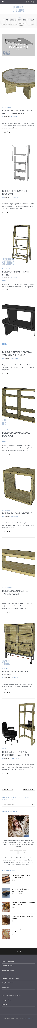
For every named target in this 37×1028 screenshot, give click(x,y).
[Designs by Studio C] (18, 8)
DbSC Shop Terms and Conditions (11, 995)
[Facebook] (2, 132)
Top (19, 1024)
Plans (9, 24)
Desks (18, 40)
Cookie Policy (5, 987)
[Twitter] (5, 132)
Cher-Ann (7, 116)
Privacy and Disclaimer (8, 961)
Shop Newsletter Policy (8, 983)
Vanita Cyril (30, 1018)
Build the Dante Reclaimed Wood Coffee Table (17, 112)
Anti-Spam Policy (6, 1000)
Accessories (6, 268)
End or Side (6, 510)
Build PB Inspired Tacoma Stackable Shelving (17, 354)
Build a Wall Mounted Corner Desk (18, 47)
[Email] (9, 132)
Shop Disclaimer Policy (8, 970)
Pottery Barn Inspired (22, 24)
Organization (7, 349)
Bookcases (6, 188)
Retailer (15, 24)
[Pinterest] (7, 132)
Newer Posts (28, 789)
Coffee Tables (7, 107)
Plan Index (5, 1004)
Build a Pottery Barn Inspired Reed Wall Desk (16, 753)
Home (3, 24)
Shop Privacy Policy (7, 965)
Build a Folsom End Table (17, 513)
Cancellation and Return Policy (10, 978)
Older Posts (8, 789)
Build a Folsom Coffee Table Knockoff (15, 592)
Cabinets (5, 668)
